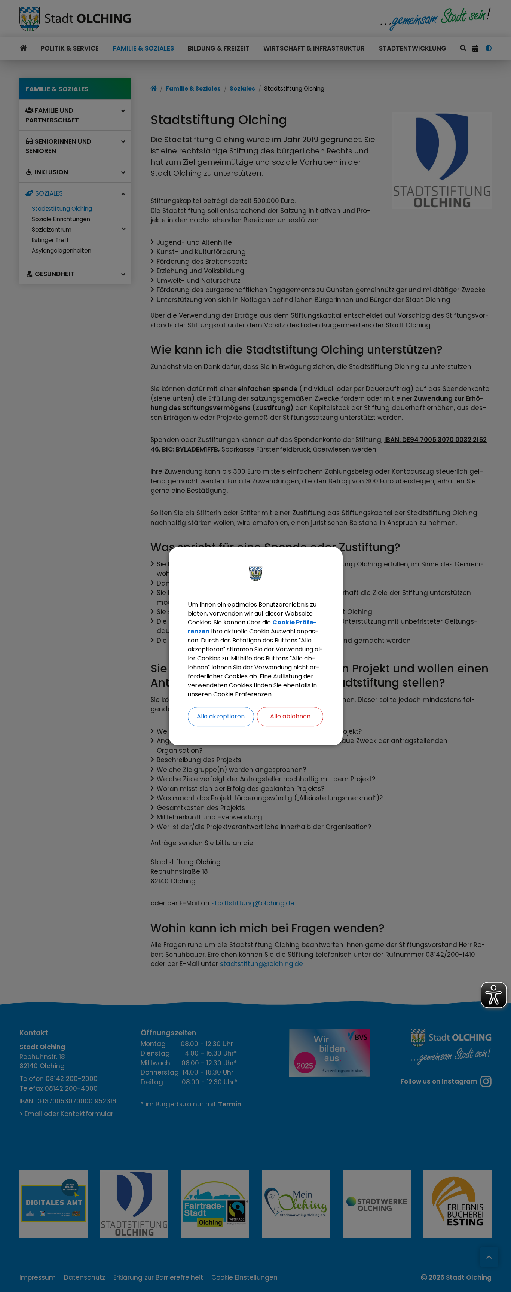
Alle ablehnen (290, 716)
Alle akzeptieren (221, 716)
